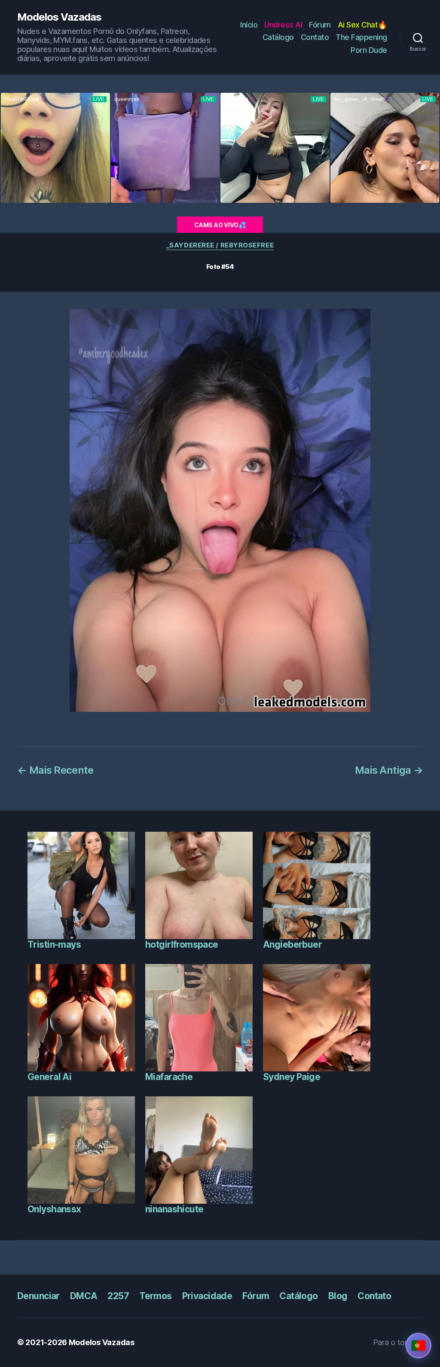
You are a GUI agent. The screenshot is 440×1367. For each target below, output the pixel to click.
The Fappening (361, 37)
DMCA (84, 1296)
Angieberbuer (292, 944)
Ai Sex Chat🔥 (362, 24)
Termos (155, 1296)
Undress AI (283, 24)
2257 (118, 1296)
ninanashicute (174, 1209)
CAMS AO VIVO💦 (220, 225)
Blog (338, 1296)
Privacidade (207, 1296)
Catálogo (278, 37)
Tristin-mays (54, 944)
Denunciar (38, 1296)
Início (248, 24)
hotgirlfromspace (181, 944)
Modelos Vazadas (59, 17)
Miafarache (168, 1076)
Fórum (320, 24)
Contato (315, 37)
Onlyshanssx (54, 1209)
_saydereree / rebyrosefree (220, 245)
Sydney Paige (291, 1076)
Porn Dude (369, 50)
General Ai (49, 1076)
